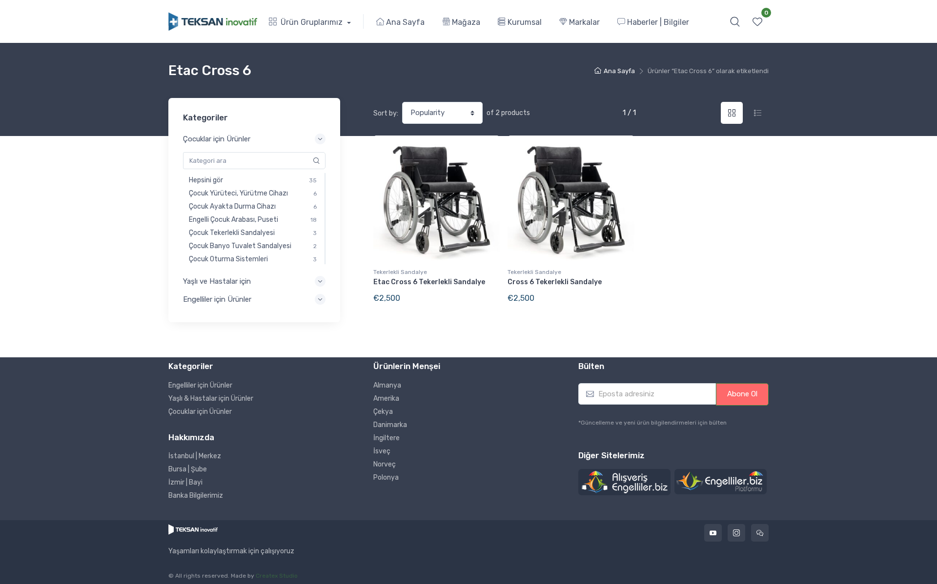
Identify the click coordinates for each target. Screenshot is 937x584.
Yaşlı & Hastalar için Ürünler (210, 398)
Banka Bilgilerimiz (195, 495)
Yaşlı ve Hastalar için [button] (217, 281)
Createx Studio (277, 575)
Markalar (583, 22)
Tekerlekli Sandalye (400, 272)
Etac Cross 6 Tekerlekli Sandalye (429, 282)
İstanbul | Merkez (194, 456)
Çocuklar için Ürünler (200, 412)
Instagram (736, 533)
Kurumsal (524, 22)
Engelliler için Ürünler (200, 385)
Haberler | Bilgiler (657, 22)
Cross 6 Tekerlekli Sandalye (555, 282)
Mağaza (465, 22)
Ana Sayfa (404, 22)
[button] (735, 21)
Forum (760, 533)
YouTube (713, 533)
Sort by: (385, 113)
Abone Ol (742, 393)
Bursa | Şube (187, 469)
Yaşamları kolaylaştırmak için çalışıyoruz (231, 551)
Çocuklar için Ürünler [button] (216, 139)
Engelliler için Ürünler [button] (217, 299)
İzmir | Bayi (185, 482)
